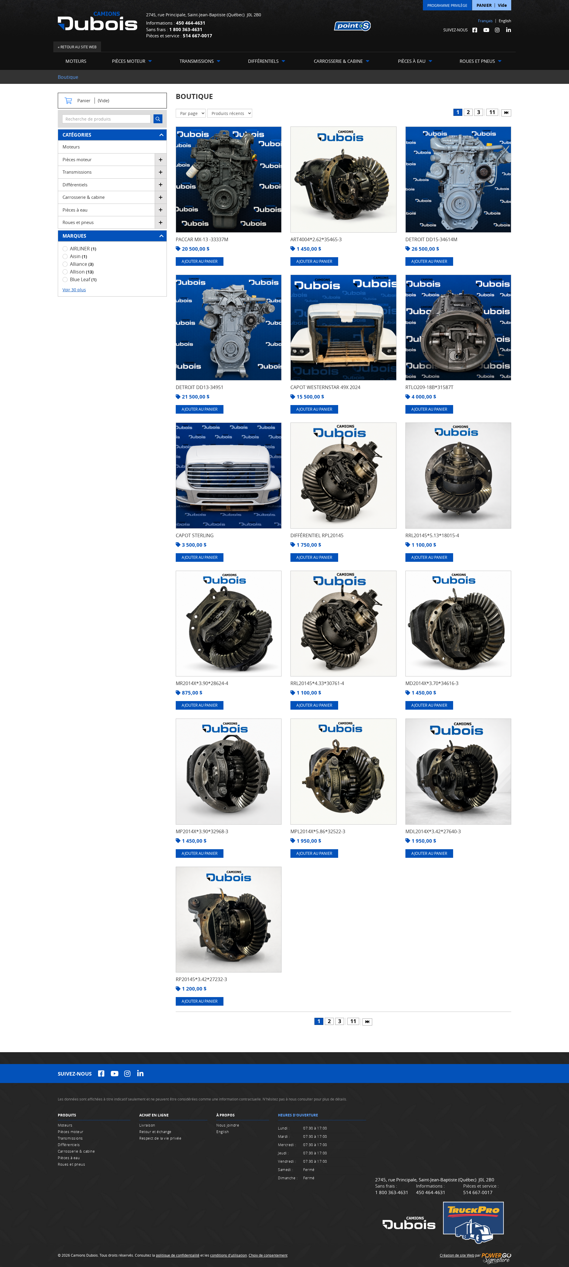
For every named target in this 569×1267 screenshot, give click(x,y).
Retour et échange (155, 1131)
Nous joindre (227, 1125)
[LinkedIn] (508, 30)
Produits (67, 1115)
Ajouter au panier (200, 261)
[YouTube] (486, 30)
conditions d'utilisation (228, 1255)
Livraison (147, 1125)
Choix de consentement (268, 1255)
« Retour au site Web (77, 46)
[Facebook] (474, 30)
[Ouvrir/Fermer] (161, 159)
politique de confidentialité (177, 1255)
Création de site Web (457, 1255)
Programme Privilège (447, 5)
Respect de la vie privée (160, 1138)
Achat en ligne (154, 1115)
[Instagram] (497, 30)
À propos (225, 1115)
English (505, 20)
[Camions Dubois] (97, 21)
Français (485, 20)
